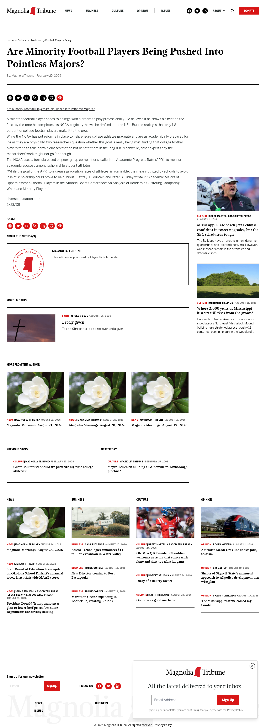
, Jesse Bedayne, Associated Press (29, 594)
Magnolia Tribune (27, 419)
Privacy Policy (235, 710)
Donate (249, 10)
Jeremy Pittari (24, 563)
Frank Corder (94, 568)
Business (92, 10)
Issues (165, 10)
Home (10, 40)
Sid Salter (220, 568)
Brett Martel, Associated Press (230, 216)
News (68, 10)
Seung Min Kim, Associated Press (37, 591)
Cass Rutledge (94, 544)
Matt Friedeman (158, 594)
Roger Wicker (222, 544)
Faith (65, 315)
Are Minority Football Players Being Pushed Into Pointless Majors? (51, 109)
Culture (117, 10)
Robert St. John (158, 575)
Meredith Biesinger (221, 302)
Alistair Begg (80, 315)
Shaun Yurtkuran (224, 595)
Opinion (142, 10)
